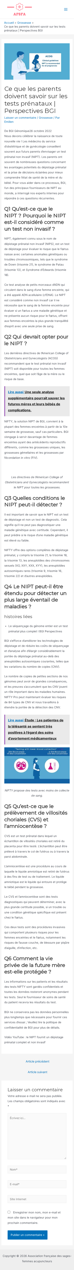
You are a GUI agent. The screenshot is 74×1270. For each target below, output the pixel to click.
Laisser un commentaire (20, 117)
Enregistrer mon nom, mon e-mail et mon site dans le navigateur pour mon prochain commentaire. (34, 1217)
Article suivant (37, 1072)
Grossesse (46, 117)
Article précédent (37, 1061)
